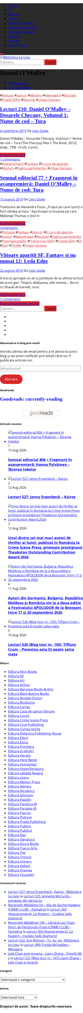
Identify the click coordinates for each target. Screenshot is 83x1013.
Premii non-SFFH (42, 241)
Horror (13, 18)
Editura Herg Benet (22, 760)
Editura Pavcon (19, 813)
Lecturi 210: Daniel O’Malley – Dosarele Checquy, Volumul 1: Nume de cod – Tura (35, 115)
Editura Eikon (18, 738)
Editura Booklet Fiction (25, 698)
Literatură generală (22, 27)
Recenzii (14, 36)
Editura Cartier (19, 707)
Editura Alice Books (22, 671)
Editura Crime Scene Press (28, 720)
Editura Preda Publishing (27, 822)
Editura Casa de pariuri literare (31, 711)
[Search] (1, 54)
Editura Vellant (19, 866)
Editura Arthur (19, 685)
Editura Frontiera (21, 746)
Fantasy (14, 14)
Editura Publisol (20, 830)
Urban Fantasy (49, 100)
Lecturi (22, 95)
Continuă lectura (12, 155)
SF (9, 10)
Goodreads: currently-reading (31, 399)
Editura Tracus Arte (22, 848)
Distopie (8, 232)
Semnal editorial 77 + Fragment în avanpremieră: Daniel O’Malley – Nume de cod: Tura (38, 184)
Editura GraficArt (21, 751)
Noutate (70, 95)
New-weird (53, 95)
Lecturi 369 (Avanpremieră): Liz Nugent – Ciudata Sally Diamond (40, 913)
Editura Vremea (20, 870)
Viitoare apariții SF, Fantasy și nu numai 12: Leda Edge (38, 258)
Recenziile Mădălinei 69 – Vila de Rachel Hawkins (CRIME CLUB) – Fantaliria (44, 907)
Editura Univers (20, 861)
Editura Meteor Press (24, 782)
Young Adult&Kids (21, 32)
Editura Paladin (19, 799)
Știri (5, 245)
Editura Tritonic (20, 857)
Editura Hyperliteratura (26, 769)
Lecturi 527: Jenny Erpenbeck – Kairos (42, 496)
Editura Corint (18, 716)
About (12, 5)
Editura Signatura (21, 839)
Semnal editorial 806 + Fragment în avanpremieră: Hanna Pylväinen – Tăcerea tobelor (40, 464)
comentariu (9, 228)
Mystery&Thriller (20, 23)
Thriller (16, 245)
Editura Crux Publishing (26, 724)
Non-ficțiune (17, 45)
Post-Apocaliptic (14, 241)
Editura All (16, 676)
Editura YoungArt (21, 875)
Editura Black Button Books (28, 693)
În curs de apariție (54, 164)
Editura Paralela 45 (22, 808)
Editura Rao (17, 835)
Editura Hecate (19, 755)
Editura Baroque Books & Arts (30, 689)
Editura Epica (18, 742)
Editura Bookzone (21, 702)
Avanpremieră (13, 164)
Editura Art (16, 680)
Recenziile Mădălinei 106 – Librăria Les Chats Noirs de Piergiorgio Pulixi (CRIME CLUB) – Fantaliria (41, 927)
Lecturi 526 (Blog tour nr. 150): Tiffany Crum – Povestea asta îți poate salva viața (42, 649)
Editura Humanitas (22, 764)
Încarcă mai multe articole (19, 303)
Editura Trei (17, 852)
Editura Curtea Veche (24, 729)
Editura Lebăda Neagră (25, 773)
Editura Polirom (20, 817)
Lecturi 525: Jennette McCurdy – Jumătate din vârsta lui (39, 898)
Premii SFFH (11, 100)
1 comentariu (10, 159)
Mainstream (24, 236)
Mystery (36, 95)
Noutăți (14, 41)
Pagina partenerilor (32, 168)
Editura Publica (19, 826)
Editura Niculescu (21, 791)
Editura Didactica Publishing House (34, 733)
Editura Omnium (20, 795)
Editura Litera (18, 777)
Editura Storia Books (23, 844)
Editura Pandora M (22, 804)
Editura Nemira (19, 786)
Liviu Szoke (40, 131)
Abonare (11, 379)
